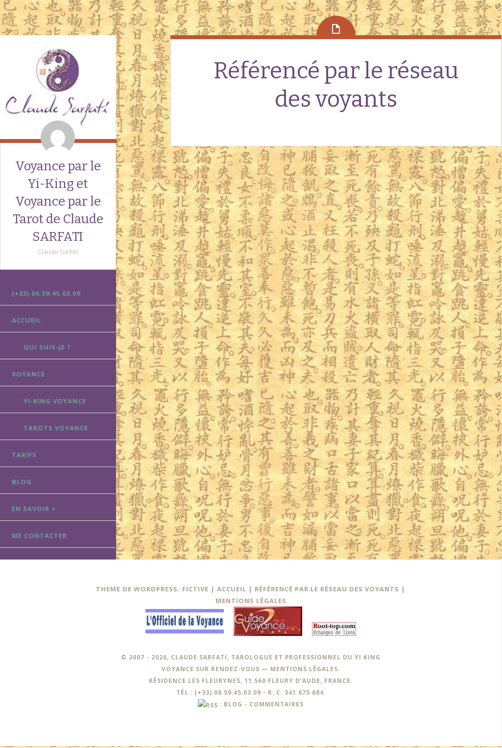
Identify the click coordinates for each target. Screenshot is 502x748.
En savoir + (34, 508)
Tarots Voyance (56, 427)
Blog (22, 481)
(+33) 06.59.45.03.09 (46, 293)
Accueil (26, 320)
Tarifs (24, 454)
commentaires (276, 704)
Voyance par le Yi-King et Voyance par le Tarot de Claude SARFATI (58, 201)
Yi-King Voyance (55, 401)
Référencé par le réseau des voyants (327, 588)
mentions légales (304, 669)
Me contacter (39, 535)
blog (233, 704)
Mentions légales (251, 600)
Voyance (28, 374)
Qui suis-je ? (47, 347)
